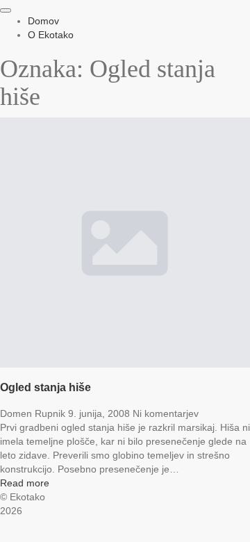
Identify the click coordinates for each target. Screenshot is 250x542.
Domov (43, 20)
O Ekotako (51, 34)
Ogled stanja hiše (45, 387)
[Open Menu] (5, 10)
